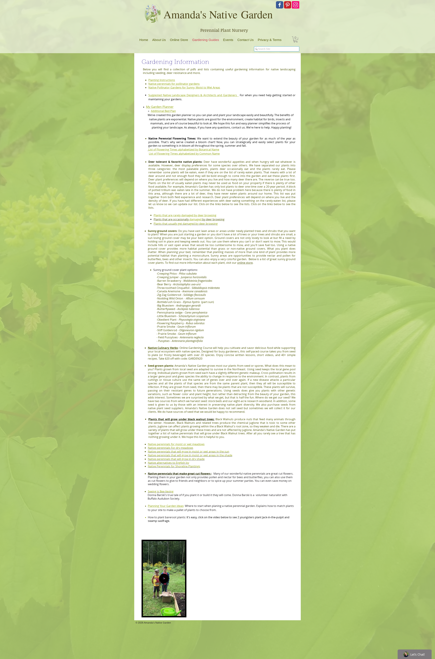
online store (245, 263)
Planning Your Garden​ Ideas (166, 506)
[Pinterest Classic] (287, 4)
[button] (295, 39)
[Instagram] (295, 4)
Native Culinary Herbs (163, 348)
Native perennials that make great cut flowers (179, 473)
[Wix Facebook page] (279, 4)
